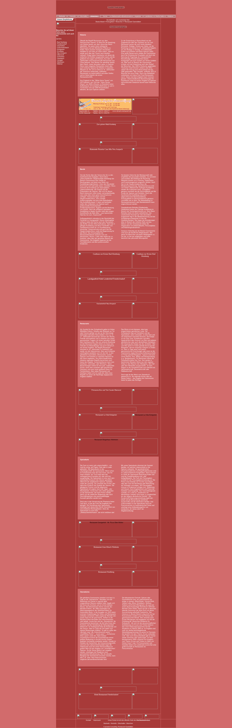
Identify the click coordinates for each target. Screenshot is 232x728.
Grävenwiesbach (63, 47)
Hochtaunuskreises (143, 720)
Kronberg (60, 51)
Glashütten (61, 46)
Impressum (97, 720)
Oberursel (60, 55)
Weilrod (59, 64)
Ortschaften (121, 723)
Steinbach (60, 58)
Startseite (106, 723)
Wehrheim (60, 62)
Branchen (119, 22)
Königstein (61, 49)
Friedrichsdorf (62, 44)
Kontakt (88, 720)
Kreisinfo (114, 723)
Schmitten (60, 57)
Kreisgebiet (110, 22)
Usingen (60, 60)
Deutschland (100, 22)
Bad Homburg (62, 42)
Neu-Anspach (62, 53)
